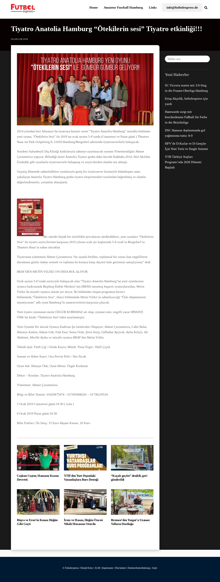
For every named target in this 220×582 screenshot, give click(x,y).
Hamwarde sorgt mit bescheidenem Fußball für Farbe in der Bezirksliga (186, 117)
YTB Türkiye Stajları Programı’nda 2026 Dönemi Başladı (183, 162)
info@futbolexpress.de (182, 7)
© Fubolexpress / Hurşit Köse (77, 568)
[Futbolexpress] (23, 11)
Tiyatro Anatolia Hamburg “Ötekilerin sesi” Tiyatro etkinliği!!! (106, 29)
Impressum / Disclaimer (114, 568)
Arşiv (154, 568)
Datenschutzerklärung (139, 568)
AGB (97, 568)
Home (93, 7)
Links (153, 7)
